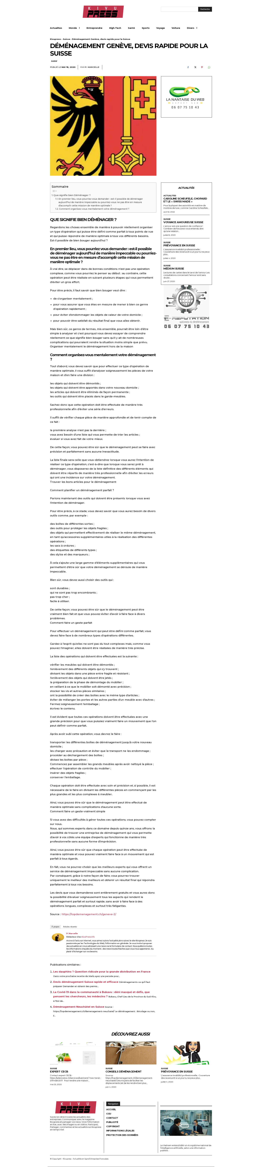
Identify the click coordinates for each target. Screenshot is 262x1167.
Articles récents (70, 927)
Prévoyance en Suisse (179, 245)
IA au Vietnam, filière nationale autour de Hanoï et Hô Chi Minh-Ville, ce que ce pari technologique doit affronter (184, 1139)
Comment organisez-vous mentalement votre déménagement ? (94, 209)
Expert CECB (59, 1071)
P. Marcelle (92, 67)
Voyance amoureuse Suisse (183, 222)
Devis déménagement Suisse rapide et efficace (85, 981)
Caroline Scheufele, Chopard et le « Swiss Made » (185, 200)
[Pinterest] (202, 67)
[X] (195, 67)
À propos (55, 927)
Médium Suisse (173, 268)
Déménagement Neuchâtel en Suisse (78, 1006)
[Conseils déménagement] (131, 1053)
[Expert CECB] (75, 1053)
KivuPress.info (88, 937)
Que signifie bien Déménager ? (72, 195)
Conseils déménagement (124, 1071)
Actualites (169, 196)
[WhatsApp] (209, 67)
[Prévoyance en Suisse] (186, 1053)
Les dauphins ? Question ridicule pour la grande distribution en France (101, 971)
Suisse (66, 39)
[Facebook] (188, 67)
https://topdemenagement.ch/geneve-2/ (89, 914)
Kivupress (55, 39)
